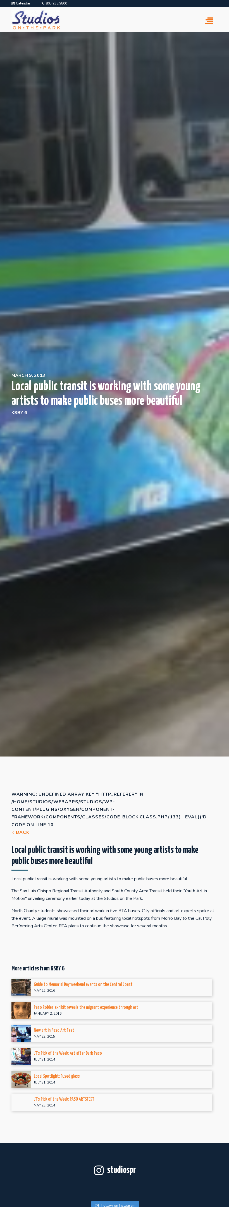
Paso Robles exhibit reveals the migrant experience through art (86, 1007)
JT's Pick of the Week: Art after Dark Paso (68, 1053)
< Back (20, 832)
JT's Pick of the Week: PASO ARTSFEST (64, 1099)
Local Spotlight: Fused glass (57, 1076)
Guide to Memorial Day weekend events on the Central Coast (83, 984)
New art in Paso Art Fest (54, 1030)
